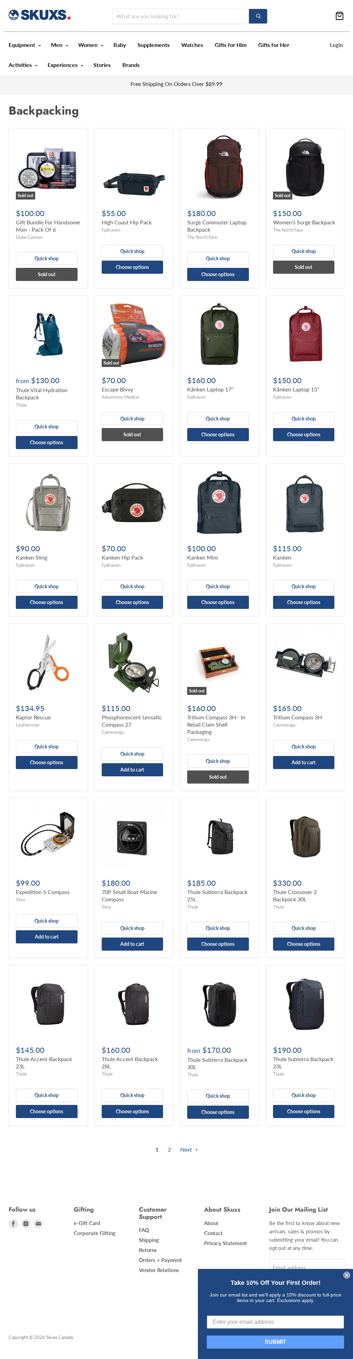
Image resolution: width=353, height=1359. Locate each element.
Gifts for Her (273, 44)
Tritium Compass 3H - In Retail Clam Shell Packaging (216, 724)
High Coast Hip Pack (127, 222)
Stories (102, 64)
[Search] (258, 16)
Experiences (63, 64)
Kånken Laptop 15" (296, 389)
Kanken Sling (31, 557)
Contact (213, 1233)
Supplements (154, 44)
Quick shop (46, 258)
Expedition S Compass (43, 892)
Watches (192, 44)
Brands (131, 64)
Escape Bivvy (117, 389)
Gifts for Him (230, 44)
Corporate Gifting (94, 1233)
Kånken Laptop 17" (210, 389)
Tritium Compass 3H (297, 717)
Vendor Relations (159, 1270)
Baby (119, 44)
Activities (21, 64)
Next (186, 1149)
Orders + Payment (160, 1260)
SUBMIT (275, 1342)
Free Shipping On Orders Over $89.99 (176, 83)
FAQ (144, 1230)
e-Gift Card (87, 1223)
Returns (148, 1250)
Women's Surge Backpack (304, 222)
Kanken (282, 557)
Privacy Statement (225, 1243)
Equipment (23, 44)
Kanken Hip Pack (122, 557)
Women (88, 44)
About (211, 1223)
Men (57, 44)
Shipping (149, 1240)
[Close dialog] (346, 1275)
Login (336, 45)
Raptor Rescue (33, 717)
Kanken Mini (202, 557)
